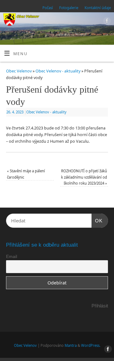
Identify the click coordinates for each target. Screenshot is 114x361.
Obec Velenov (19, 71)
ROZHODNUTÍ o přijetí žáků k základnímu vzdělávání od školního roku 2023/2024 (84, 177)
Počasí (47, 7)
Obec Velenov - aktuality (57, 71)
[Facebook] (106, 21)
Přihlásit (100, 305)
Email (11, 256)
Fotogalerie (68, 7)
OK (97, 220)
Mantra (71, 345)
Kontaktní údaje (98, 7)
